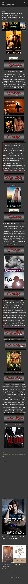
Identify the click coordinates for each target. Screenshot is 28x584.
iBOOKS (15, 185)
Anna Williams (18, 580)
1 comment (7, 568)
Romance (16, 454)
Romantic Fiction (22, 454)
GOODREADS (11, 426)
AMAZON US (6, 184)
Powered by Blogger (15, 577)
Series (3, 456)
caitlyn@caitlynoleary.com (20, 412)
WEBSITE (17, 426)
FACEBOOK (7, 424)
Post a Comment (8, 540)
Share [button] (3, 452)
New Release (11, 454)
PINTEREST (19, 424)
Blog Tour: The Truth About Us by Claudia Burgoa (13, 537)
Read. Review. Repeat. (8, 5)
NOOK (18, 339)
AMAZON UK (13, 184)
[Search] (25, 2)
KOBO (18, 184)
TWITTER (13, 424)
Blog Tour (7, 454)
